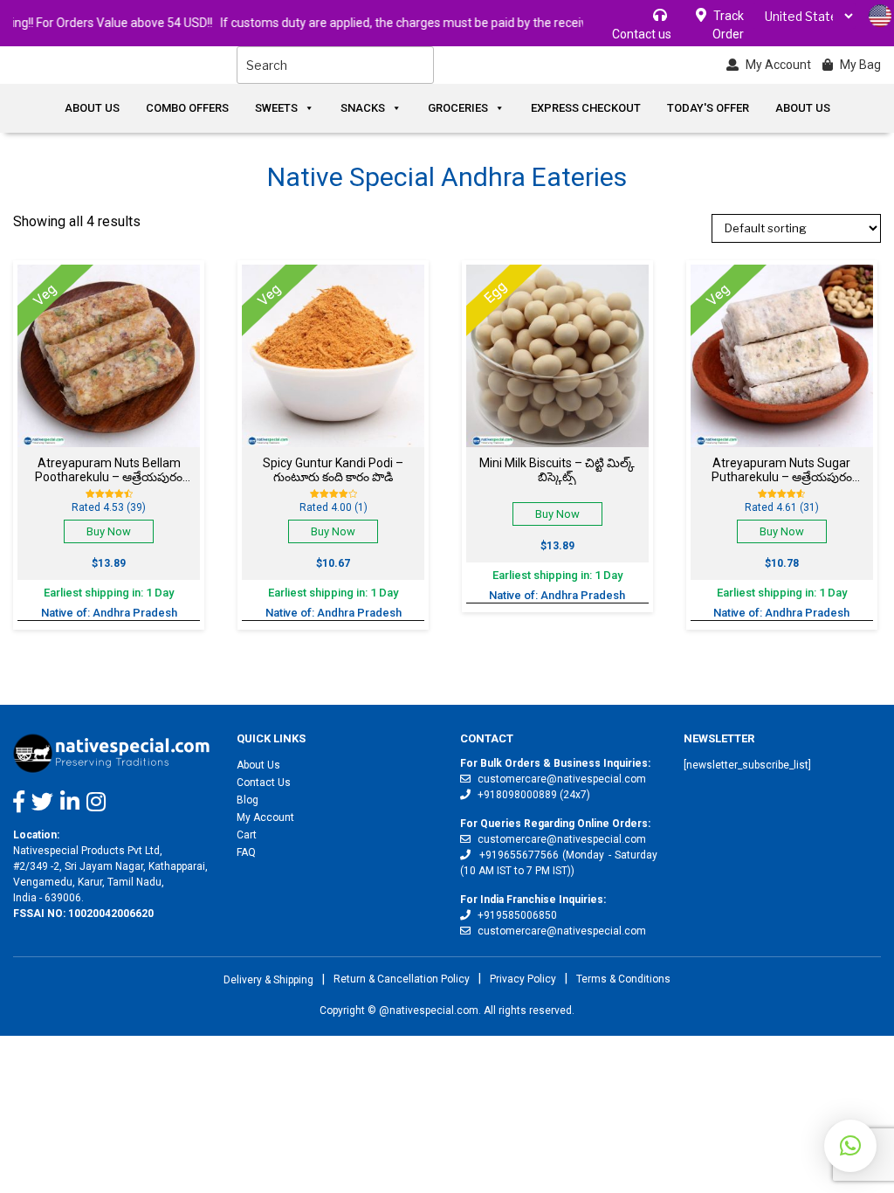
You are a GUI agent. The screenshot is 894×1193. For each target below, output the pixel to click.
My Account (265, 817)
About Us (92, 107)
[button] (850, 1146)
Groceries (458, 107)
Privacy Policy (523, 979)
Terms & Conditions (623, 979)
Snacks (362, 107)
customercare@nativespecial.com (562, 779)
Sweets (276, 107)
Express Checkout (586, 107)
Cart (247, 835)
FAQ (246, 852)
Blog (247, 800)
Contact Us (264, 782)
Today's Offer (708, 107)
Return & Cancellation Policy (402, 979)
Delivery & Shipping (268, 980)
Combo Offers (187, 107)
